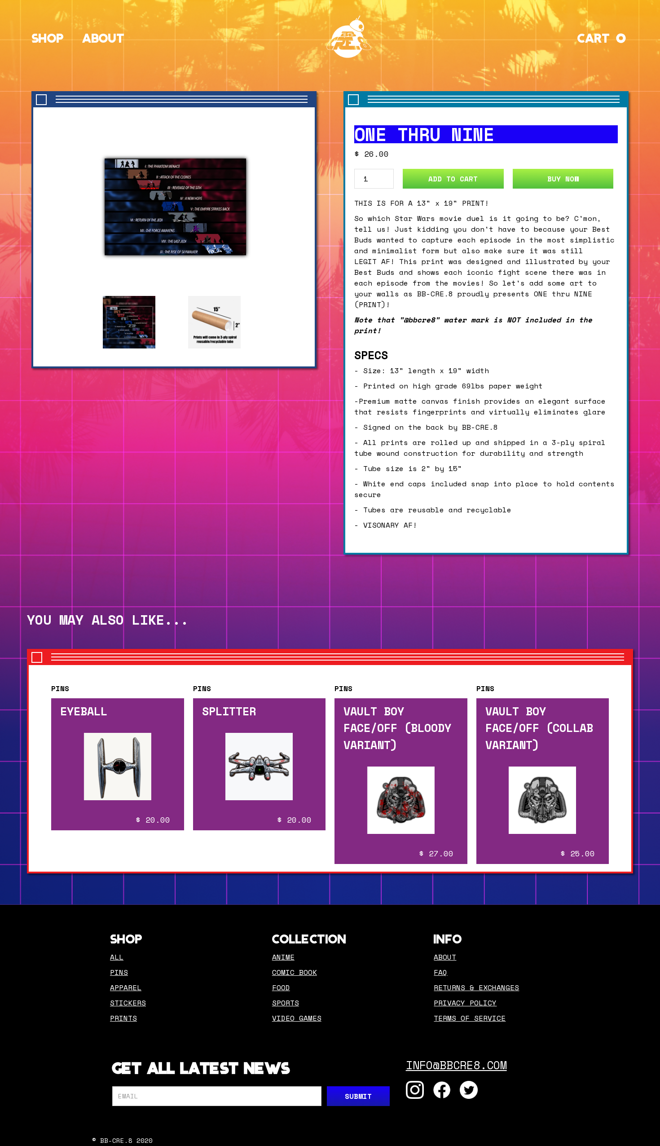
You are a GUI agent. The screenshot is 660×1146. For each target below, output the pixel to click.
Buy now (563, 178)
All (116, 957)
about (445, 957)
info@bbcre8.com (456, 1065)
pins (119, 972)
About (103, 36)
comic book (294, 972)
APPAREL (125, 987)
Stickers (128, 1002)
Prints (123, 1018)
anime (283, 957)
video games (296, 1018)
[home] (348, 36)
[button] (603, 36)
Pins (60, 688)
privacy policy (465, 1002)
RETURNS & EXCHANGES (476, 987)
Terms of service (470, 1018)
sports (285, 1002)
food (281, 987)
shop (47, 36)
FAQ (440, 972)
